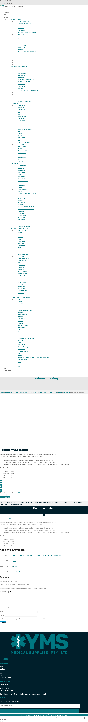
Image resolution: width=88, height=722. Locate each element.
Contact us (3, 675)
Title (1, 493)
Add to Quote (5, 497)
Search (58, 718)
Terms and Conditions (6, 677)
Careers (2, 671)
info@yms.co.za (5, 688)
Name (2, 612)
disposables (19, 505)
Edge (60, 392)
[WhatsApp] (44, 486)
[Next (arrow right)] (2, 721)
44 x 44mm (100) (44, 556)
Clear (18, 493)
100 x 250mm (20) (32, 556)
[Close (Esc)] (0, 719)
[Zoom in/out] (6, 719)
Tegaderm (66, 392)
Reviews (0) (7, 519)
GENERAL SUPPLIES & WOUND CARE (18, 392)
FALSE (15, 566)
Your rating (4, 592)
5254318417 (17, 571)
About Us (2, 669)
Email (2, 615)
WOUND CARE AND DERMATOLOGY (44, 392)
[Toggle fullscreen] (4, 719)
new (14, 561)
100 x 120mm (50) (19, 556)
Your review (4, 608)
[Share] (44, 490)
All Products (30, 503)
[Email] (44, 488)
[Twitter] (44, 484)
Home (2, 392)
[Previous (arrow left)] (0, 721)
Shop (1, 673)
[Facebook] (44, 481)
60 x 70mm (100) (56, 556)
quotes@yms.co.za (6, 690)
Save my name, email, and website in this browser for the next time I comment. (28, 619)
